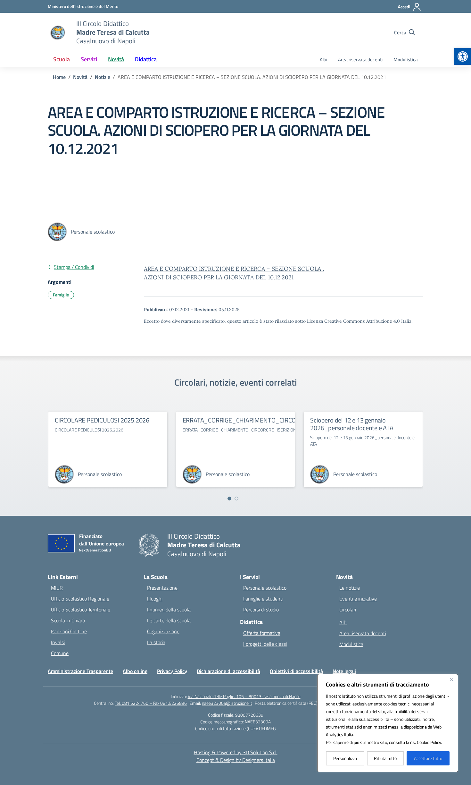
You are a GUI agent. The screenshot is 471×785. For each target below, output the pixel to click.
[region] (387, 723)
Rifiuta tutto (385, 758)
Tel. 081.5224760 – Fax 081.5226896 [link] (151, 703)
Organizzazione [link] (163, 631)
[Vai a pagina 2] (236, 498)
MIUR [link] (57, 588)
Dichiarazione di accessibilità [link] (228, 671)
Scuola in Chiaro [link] (68, 620)
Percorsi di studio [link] (261, 609)
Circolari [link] (347, 609)
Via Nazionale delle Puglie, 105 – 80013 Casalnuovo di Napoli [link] (244, 696)
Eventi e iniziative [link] (358, 598)
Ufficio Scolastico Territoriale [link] (80, 609)
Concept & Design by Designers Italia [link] (235, 760)
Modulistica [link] (405, 59)
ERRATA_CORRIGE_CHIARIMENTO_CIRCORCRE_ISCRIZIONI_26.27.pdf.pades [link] (286, 420)
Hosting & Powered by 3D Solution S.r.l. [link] (235, 752)
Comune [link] (60, 653)
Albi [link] (323, 59)
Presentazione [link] (162, 588)
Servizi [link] (89, 59)
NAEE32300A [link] (258, 721)
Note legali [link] (344, 671)
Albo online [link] (135, 671)
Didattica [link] (146, 59)
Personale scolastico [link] (264, 588)
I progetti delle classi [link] (265, 644)
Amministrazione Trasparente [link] (80, 671)
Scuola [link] (61, 59)
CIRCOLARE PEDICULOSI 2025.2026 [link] (102, 420)
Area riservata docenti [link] (360, 59)
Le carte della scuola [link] (169, 620)
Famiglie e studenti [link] (263, 598)
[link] (462, 56)
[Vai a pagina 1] (229, 498)
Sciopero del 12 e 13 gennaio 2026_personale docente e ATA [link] (351, 424)
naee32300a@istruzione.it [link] (227, 703)
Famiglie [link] (61, 294)
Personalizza (345, 758)
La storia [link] (156, 642)
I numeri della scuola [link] (169, 609)
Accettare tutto (428, 758)
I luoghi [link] (154, 598)
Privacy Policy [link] (172, 671)
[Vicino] (451, 679)
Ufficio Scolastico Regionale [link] (80, 598)
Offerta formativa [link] (261, 633)
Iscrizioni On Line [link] (69, 631)
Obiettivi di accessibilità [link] (296, 671)
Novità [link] (116, 59)
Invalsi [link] (58, 642)
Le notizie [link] (349, 588)
